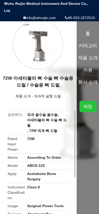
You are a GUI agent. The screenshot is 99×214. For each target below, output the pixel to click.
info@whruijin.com (41, 18)
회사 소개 (88, 82)
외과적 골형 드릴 (47, 96)
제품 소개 (23, 96)
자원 (87, 70)
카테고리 (88, 45)
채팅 (87, 106)
